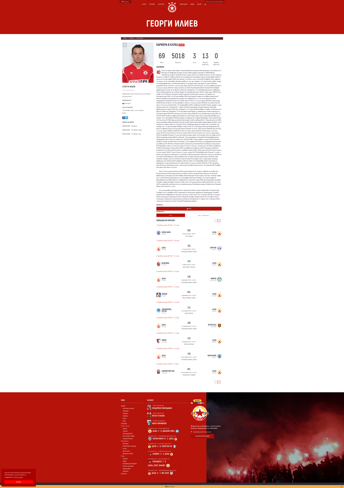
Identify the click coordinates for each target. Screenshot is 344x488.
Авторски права (128, 454)
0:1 (188, 292)
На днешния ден (128, 439)
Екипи (124, 418)
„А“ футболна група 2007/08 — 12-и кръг (167, 318)
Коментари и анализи (129, 446)
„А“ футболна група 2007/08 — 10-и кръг (167, 348)
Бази (124, 421)
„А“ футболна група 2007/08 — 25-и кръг (167, 225)
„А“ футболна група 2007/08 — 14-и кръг (167, 287)
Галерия (125, 459)
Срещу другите (127, 434)
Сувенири (125, 471)
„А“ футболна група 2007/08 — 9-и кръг (167, 364)
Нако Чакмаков (159, 423)
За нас (125, 449)
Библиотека (126, 469)
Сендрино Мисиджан (162, 408)
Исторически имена (215, 1)
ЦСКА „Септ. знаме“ (156, 465)
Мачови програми (128, 466)
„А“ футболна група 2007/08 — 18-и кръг (167, 241)
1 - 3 (162, 454)
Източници (126, 451)
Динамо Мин (169, 431)
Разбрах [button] (18, 482)
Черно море (158, 438)
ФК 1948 (165, 473)
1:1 (188, 307)
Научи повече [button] (18, 477)
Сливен (156, 454)
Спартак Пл (167, 446)
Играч (170, 215)
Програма (152, 4)
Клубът (144, 4)
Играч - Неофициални (203, 215)
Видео (124, 461)
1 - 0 (160, 431)
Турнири (125, 431)
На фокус (150, 400)
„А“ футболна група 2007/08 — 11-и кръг (167, 333)
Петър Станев (158, 416)
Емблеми (125, 416)
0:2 (189, 230)
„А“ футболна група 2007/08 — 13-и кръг (167, 302)
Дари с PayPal (170, 486)
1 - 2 (164, 461)
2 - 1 (159, 473)
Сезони (125, 429)
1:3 (188, 261)
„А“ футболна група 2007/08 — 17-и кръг (167, 256)
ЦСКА (189, 208)
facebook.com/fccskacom (202, 432)
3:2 (189, 245)
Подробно (181, 45)
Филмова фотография (130, 464)
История (125, 444)
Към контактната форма (202, 436)
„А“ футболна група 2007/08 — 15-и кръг (167, 271)
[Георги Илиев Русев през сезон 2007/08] (138, 62)
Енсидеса (157, 461)
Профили (131, 38)
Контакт (199, 4)
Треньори (125, 411)
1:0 (188, 276)
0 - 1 (166, 438)
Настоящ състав (128, 408)
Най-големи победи (129, 436)
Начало (125, 38)
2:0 (189, 323)
